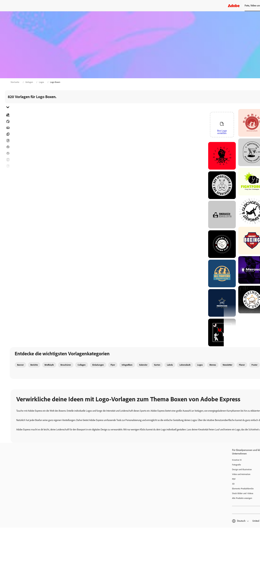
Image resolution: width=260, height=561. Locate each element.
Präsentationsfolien (7, 198)
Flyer (7, 160)
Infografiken (127, 365)
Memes (212, 365)
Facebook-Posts (7, 147)
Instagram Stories (7, 172)
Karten (7, 140)
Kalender (143, 365)
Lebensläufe (7, 204)
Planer (242, 365)
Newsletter (227, 365)
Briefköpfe (49, 365)
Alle (7, 121)
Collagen (82, 365)
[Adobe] (233, 5)
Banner (7, 128)
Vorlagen (29, 82)
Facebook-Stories (7, 153)
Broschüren (7, 134)
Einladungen (7, 179)
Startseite (15, 82)
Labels (170, 365)
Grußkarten (7, 166)
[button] (235, 143)
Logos (41, 82)
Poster (7, 191)
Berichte (34, 365)
